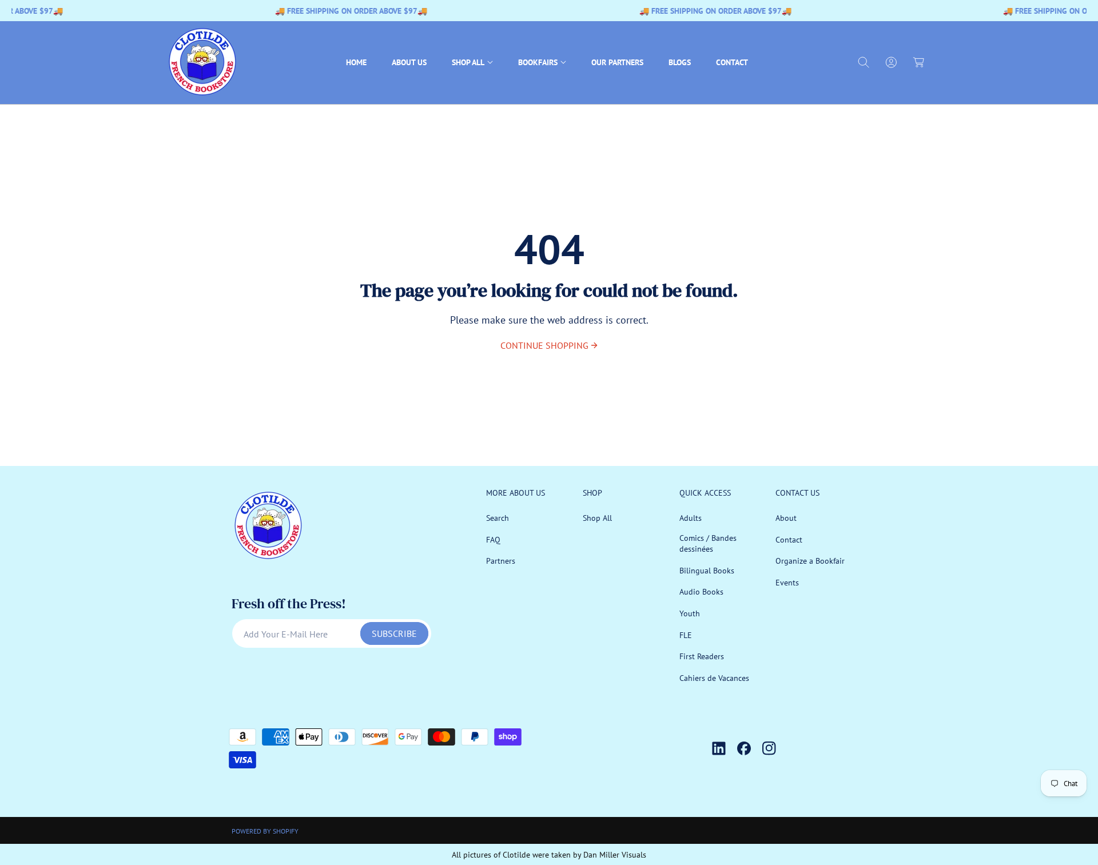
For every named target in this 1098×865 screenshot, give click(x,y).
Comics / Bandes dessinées (708, 544)
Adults (690, 518)
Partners (500, 561)
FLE (685, 635)
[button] (472, 62)
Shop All (597, 518)
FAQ (493, 540)
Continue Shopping (544, 345)
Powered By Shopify (265, 831)
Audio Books (701, 592)
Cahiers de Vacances (714, 678)
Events (787, 582)
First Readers (701, 656)
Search (497, 518)
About (786, 518)
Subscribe (394, 633)
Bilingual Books (706, 570)
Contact (788, 540)
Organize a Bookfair (810, 561)
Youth (689, 613)
